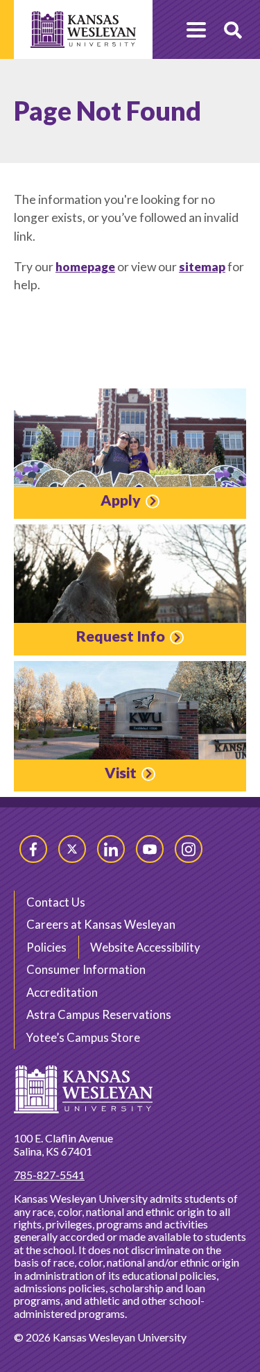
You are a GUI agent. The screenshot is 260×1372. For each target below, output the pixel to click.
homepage (85, 266)
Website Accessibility (145, 947)
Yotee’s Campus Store (83, 1037)
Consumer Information (86, 969)
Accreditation (62, 992)
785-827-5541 (49, 1174)
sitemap (202, 266)
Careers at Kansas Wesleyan (100, 924)
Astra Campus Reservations (98, 1014)
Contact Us (55, 902)
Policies (46, 947)
